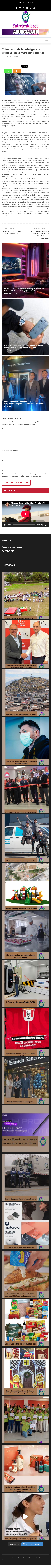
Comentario (7, 429)
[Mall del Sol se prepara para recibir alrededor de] (25, 1371)
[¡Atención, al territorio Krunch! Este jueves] (25, 1032)
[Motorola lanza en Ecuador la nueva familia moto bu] (25, 1225)
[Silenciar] (42, 525)
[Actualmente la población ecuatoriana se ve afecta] (25, 741)
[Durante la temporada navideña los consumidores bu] (25, 1468)
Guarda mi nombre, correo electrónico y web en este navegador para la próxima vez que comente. (24, 475)
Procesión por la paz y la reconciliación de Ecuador (12, 232)
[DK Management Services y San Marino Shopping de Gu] (25, 886)
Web (4, 461)
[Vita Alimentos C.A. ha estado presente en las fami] (25, 935)
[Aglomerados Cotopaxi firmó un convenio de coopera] (25, 644)
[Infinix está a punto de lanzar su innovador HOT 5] (25, 1128)
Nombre (5, 440)
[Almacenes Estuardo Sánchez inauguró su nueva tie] (25, 1080)
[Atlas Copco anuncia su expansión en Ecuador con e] (25, 838)
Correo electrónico (10, 450)
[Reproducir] (5, 525)
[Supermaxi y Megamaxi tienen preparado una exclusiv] (25, 1322)
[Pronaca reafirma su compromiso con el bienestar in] (25, 595)
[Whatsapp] (8, 69)
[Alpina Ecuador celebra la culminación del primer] (25, 1419)
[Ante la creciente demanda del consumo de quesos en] (25, 1274)
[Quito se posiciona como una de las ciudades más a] (25, 692)
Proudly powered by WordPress (12, 1558)
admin (4, 57)
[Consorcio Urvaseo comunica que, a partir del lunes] (25, 1177)
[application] (25, 514)
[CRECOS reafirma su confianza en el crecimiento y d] (25, 789)
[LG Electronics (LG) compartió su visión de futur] (25, 983)
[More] (17, 69)
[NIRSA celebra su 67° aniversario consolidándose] (25, 1516)
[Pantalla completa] (46, 525)
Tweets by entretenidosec (12, 547)
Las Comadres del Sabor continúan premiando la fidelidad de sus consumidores (39, 234)
